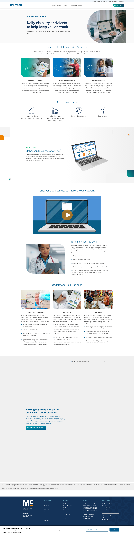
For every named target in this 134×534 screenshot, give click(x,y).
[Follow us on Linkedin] (107, 519)
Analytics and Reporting (67, 503)
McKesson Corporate (106, 509)
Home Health (46, 505)
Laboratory (46, 507)
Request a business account (35, 427)
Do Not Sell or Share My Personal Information (97, 529)
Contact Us (121, 1)
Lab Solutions (65, 516)
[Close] (131, 530)
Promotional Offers (47, 518)
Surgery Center (47, 520)
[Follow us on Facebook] (102, 519)
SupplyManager (66, 518)
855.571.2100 (25, 509)
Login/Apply (118, 5)
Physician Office (47, 514)
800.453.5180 (25, 516)
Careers (103, 512)
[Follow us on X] (105, 519)
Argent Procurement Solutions (99, 1)
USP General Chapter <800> (88, 516)
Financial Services (66, 512)
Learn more (29, 164)
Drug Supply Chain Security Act (88, 514)
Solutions (66, 5)
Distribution (65, 507)
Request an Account (106, 517)
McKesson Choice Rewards (107, 507)
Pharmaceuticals (47, 512)
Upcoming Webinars (86, 518)
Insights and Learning (76, 5)
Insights (85, 500)
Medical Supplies (56, 5)
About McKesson (113, 1)
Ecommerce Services (67, 509)
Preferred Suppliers (47, 516)
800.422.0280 (25, 513)
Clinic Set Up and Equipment (68, 505)
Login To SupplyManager (107, 515)
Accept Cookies (114, 529)
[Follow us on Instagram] (104, 519)
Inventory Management (67, 514)
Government (46, 503)
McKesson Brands (47, 509)
